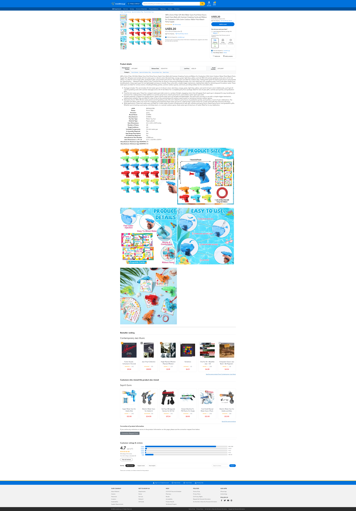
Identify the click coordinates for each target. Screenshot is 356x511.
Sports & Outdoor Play (137, 12)
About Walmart (115, 491)
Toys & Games (127, 12)
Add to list (217, 56)
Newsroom (114, 496)
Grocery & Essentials (141, 9)
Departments (117, 9)
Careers (170, 9)
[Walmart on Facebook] (221, 500)
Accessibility (169, 499)
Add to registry (229, 56)
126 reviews (178, 24)
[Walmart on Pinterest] (231, 500)
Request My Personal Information (202, 499)
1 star (143, 454)
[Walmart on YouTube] (228, 500)
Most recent (130, 465)
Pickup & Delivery (153, 9)
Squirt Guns (166, 72)
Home (121, 12)
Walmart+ (141, 499)
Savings (132, 9)
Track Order (189, 483)
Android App (223, 494)
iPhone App (223, 491)
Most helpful (152, 465)
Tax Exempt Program (171, 504)
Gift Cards (141, 501)
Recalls (167, 496)
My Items (176, 9)
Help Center (177, 483)
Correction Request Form (130, 433)
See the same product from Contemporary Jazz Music (221, 374)
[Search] (202, 4)
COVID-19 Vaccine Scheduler (173, 491)
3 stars (142, 450)
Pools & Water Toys (149, 12)
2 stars (142, 452)
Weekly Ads (200, 483)
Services (125, 9)
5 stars (142, 446)
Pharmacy (163, 9)
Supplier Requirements (117, 504)
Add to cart (223, 24)
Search (232, 465)
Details (225, 52)
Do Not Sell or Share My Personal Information (205, 501)
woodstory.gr (181, 37)
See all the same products (229, 421)
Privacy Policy (197, 494)
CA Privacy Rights (197, 496)
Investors (113, 499)
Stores (140, 494)
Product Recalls (170, 501)
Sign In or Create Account (162, 483)
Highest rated (141, 465)
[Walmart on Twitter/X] (225, 500)
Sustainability (114, 501)
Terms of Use (196, 491)
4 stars (142, 448)
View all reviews (126, 459)
